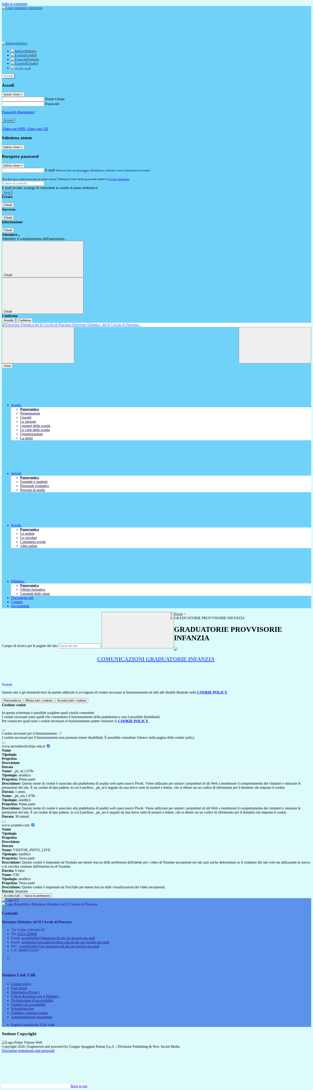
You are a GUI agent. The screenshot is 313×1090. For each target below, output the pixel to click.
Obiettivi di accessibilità (28, 1004)
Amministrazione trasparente (31, 1017)
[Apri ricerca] (275, 345)
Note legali (19, 988)
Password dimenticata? (18, 112)
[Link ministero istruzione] (22, 8)
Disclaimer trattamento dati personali (28, 1051)
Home (178, 614)
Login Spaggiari (119, 179)
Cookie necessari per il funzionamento (30, 733)
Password (52, 104)
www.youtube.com (16, 825)
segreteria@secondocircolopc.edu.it (65, 942)
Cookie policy (21, 984)
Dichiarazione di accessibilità (32, 1000)
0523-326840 (27, 934)
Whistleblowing (22, 1009)
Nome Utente (55, 99)
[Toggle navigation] (38, 345)
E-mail (50, 170)
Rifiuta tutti (39, 700)
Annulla (9, 320)
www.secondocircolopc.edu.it (24, 746)
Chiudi (8, 205)
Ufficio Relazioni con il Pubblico (35, 996)
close (7, 366)
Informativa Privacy (25, 992)
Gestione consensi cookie (29, 1013)
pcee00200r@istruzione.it (58, 938)
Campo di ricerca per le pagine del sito (29, 646)
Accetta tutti (71, 700)
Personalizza (12, 700)
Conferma (24, 320)
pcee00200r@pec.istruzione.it (59, 946)
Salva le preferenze (37, 896)
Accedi (8, 76)
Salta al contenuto (14, 4)
